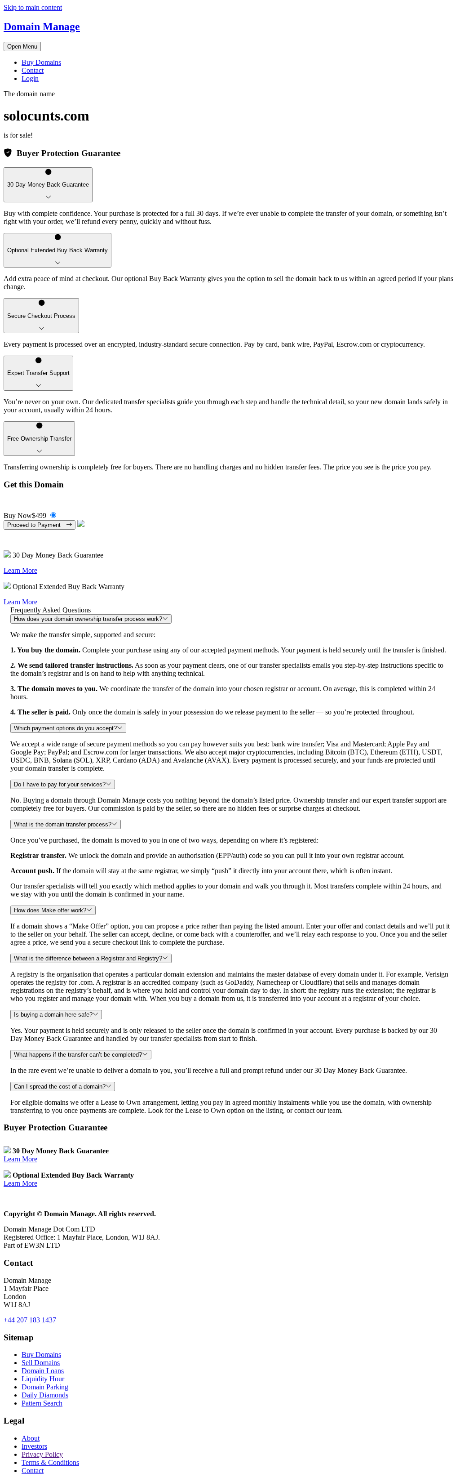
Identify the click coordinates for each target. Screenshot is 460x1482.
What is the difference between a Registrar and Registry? (88, 958)
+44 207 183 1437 (30, 1320)
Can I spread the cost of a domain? (60, 1086)
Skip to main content (33, 7)
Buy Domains (41, 62)
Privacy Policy (42, 1454)
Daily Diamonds (45, 1395)
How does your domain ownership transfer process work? (88, 619)
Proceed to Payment (36, 525)
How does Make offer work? (50, 910)
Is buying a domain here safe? (53, 1014)
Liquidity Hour (43, 1379)
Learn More (20, 570)
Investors (34, 1446)
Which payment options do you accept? (65, 728)
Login (30, 78)
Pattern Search (42, 1403)
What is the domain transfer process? (62, 824)
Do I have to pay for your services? (60, 784)
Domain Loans (43, 1371)
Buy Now (25, 515)
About (31, 1438)
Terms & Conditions (50, 1462)
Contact (33, 70)
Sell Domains (41, 1362)
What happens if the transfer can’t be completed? (78, 1054)
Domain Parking (45, 1387)
